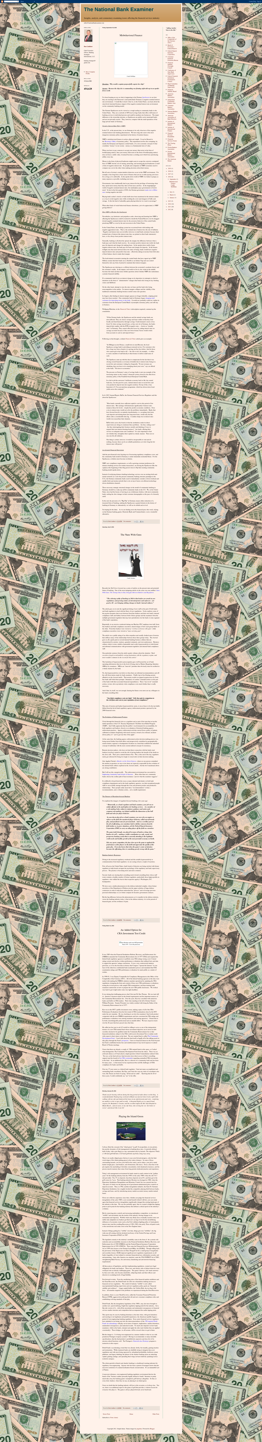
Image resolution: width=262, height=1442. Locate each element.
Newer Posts (106, 1414)
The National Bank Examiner (118, 9)
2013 (169, 207)
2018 (169, 171)
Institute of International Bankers (171, 123)
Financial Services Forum (172, 140)
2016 (169, 177)
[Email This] (135, 522)
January (172, 198)
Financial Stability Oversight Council (170, 65)
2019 (169, 168)
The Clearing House (171, 144)
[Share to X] (139, 522)
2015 (169, 201)
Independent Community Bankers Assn (171, 101)
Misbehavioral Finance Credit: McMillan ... (173, 185)
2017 (169, 174)
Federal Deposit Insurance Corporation (172, 52)
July (171, 192)
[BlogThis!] (137, 522)
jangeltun (139, 1429)
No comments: (128, 521)
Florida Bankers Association (172, 148)
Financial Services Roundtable (171, 135)
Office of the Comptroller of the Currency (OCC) (172, 40)
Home (131, 1414)
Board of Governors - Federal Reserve (172, 47)
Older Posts (155, 1414)
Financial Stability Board (172, 90)
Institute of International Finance (171, 129)
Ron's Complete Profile (90, 72)
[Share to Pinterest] (143, 522)
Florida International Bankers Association (171, 154)
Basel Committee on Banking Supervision (172, 85)
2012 (169, 209)
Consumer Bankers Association (171, 107)
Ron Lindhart (88, 46)
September (173, 179)
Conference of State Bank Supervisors (172, 72)
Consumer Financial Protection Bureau (173, 58)
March (172, 195)
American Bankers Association (171, 95)
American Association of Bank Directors (172, 117)
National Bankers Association (173, 112)
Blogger (152, 1429)
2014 (169, 204)
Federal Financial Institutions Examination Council (173, 78)
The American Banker (172, 160)
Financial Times (125, 309)
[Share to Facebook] (141, 522)
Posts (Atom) (114, 1417)
